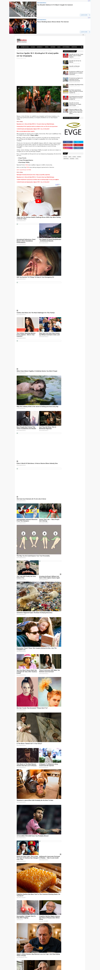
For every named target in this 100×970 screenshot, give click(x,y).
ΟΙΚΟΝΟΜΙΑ (66, 158)
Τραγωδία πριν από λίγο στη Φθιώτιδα (75, 61)
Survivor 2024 (24, 50)
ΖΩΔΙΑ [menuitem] (58, 46)
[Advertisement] (39, 70)
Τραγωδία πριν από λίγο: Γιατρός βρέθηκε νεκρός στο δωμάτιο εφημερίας (76, 55)
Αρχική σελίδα (19, 50)
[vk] (78, 148)
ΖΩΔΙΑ (70, 156)
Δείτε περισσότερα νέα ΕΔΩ (24, 169)
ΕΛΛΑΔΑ (65, 156)
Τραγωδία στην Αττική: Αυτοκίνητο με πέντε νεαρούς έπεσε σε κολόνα (75, 104)
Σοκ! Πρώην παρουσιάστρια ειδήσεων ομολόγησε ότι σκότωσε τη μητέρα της (76, 91)
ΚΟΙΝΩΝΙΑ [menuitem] (39, 46)
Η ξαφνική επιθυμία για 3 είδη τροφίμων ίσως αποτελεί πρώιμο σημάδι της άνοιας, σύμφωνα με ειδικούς (75, 111)
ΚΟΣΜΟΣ (79, 156)
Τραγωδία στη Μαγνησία (74, 66)
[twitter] (78, 142)
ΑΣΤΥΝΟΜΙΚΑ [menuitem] (66, 46)
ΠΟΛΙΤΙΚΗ (72, 158)
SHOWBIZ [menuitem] (53, 46)
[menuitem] (18, 47)
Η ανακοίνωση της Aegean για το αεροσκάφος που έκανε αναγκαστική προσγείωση (76, 79)
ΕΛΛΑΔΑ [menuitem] (33, 46)
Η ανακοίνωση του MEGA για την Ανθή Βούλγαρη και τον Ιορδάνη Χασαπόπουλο (76, 73)
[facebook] (68, 142)
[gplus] (68, 145)
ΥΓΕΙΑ (77, 158)
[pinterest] (78, 145)
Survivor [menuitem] (74, 46)
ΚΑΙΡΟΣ (74, 156)
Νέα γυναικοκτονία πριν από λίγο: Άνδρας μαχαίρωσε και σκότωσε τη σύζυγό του (76, 98)
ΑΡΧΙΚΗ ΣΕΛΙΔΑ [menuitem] (25, 46)
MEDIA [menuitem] (46, 46)
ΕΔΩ (26, 165)
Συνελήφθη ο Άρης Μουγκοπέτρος (76, 84)
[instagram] (68, 148)
